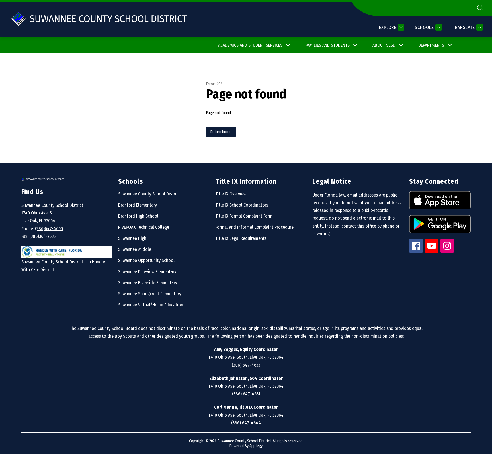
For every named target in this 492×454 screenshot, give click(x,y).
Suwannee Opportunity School (146, 260)
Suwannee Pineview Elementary (147, 271)
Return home (220, 131)
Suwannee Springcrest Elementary (149, 293)
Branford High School (138, 216)
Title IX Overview (230, 194)
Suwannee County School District (149, 194)
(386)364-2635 (42, 236)
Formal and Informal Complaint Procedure (254, 227)
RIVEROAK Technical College (143, 227)
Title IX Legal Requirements (240, 238)
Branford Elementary (137, 205)
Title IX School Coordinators (241, 205)
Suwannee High (132, 238)
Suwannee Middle (134, 249)
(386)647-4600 (49, 228)
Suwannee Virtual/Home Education (150, 305)
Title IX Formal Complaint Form (243, 216)
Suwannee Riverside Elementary (147, 282)
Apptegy (256, 445)
